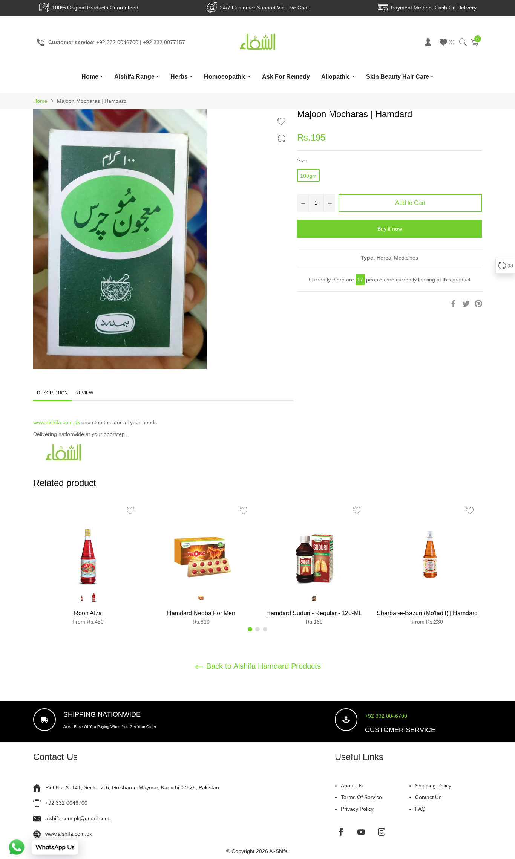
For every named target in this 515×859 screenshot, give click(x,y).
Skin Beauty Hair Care (397, 76)
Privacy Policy (357, 809)
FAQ (420, 809)
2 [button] (257, 629)
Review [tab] (84, 393)
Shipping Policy (433, 786)
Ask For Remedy (286, 76)
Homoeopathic (225, 76)
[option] (87, 564)
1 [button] (250, 629)
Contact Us (428, 797)
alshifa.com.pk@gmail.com (77, 818)
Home (89, 76)
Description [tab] (52, 393)
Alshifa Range (134, 76)
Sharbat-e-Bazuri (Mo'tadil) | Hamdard (427, 613)
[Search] (462, 42)
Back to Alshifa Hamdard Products (262, 666)
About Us (352, 786)
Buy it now (389, 229)
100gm (308, 176)
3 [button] (265, 629)
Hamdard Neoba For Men (201, 613)
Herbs (179, 76)
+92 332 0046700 (386, 716)
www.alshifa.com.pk (56, 422)
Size (302, 160)
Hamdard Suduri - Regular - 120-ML (314, 613)
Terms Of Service (361, 797)
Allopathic (335, 76)
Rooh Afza (88, 613)
